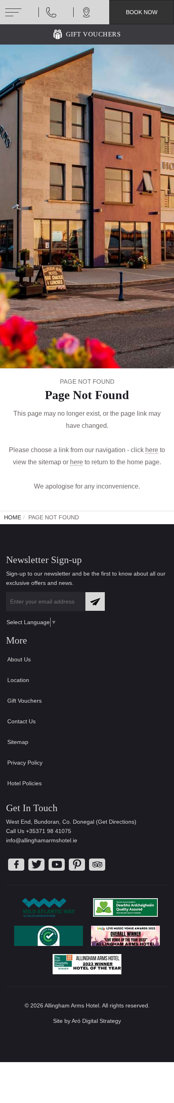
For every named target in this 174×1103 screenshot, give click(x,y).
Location (18, 680)
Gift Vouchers (93, 34)
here (151, 449)
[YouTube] (57, 865)
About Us (19, 659)
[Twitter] (36, 865)
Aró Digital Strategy (96, 1021)
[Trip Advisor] (97, 865)
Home (12, 517)
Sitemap (17, 742)
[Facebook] (16, 865)
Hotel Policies (24, 783)
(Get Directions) (116, 821)
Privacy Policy (24, 762)
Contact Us (21, 721)
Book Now (141, 12)
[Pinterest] (77, 865)
